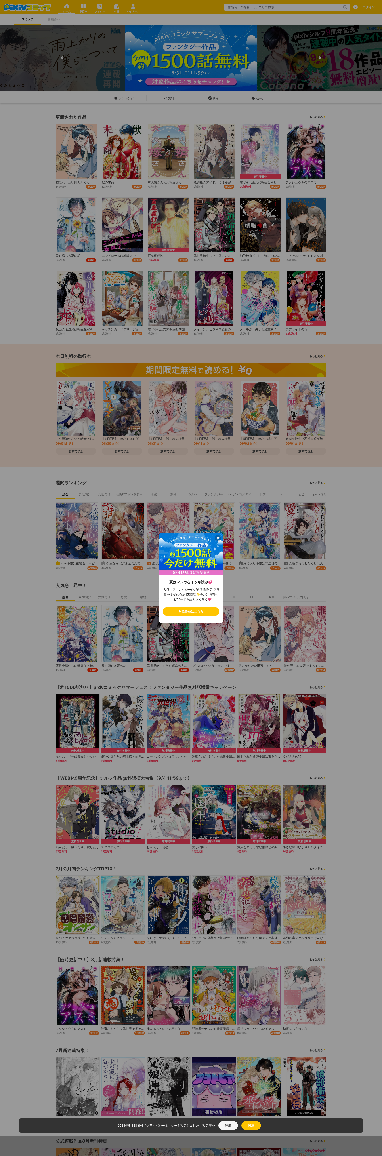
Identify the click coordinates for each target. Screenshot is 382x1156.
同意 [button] (251, 1125)
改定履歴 (208, 1125)
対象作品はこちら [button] (191, 611)
